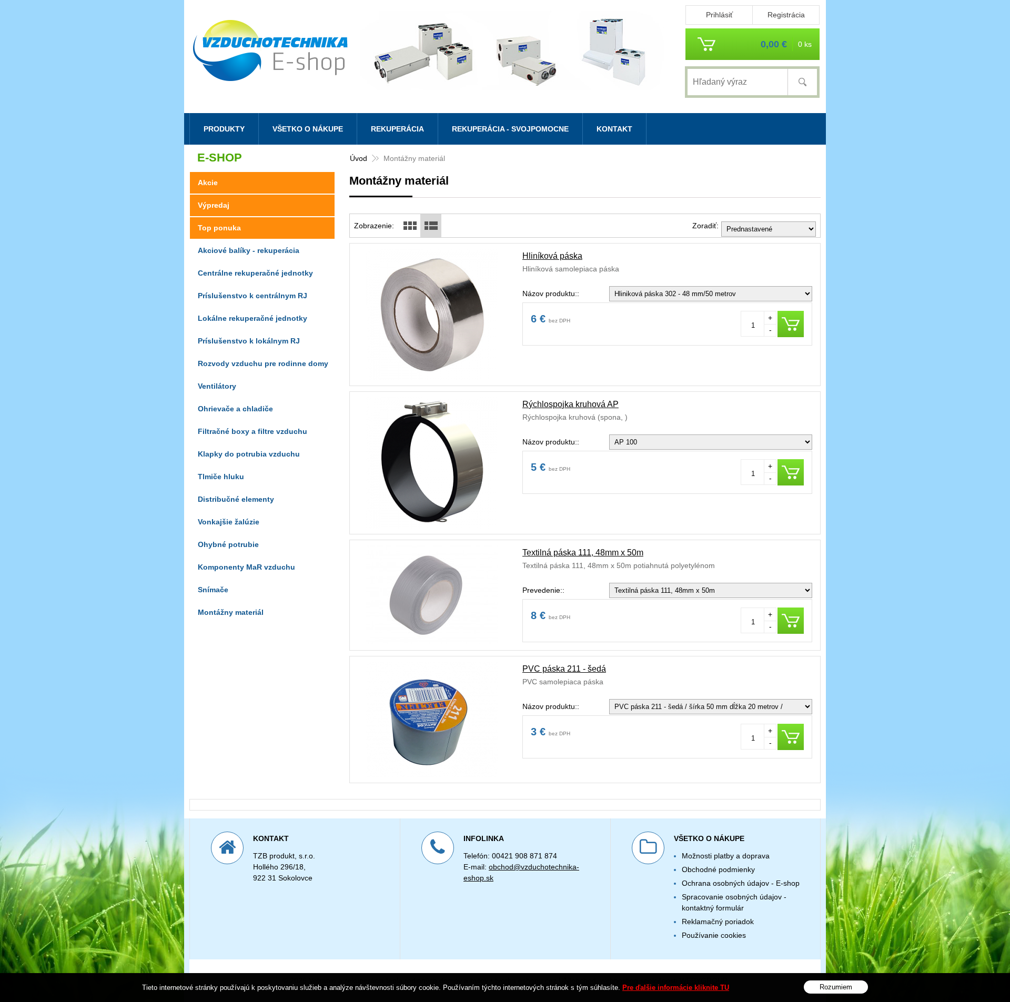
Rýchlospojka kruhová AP (570, 404)
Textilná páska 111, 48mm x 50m (582, 552)
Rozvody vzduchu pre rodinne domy (263, 363)
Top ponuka (219, 228)
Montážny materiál (231, 612)
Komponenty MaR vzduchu (246, 567)
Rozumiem (836, 986)
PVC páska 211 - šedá (564, 668)
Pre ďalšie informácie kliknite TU (675, 987)
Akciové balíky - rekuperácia (248, 250)
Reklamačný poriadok (718, 921)
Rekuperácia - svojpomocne (510, 129)
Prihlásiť (719, 15)
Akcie (208, 182)
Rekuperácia (397, 129)
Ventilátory (217, 386)
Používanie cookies (714, 935)
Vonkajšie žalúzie (228, 522)
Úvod (358, 158)
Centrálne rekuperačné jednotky (255, 273)
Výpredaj (213, 205)
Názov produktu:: (550, 293)
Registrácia (786, 15)
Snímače (213, 589)
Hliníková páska (552, 255)
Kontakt (614, 129)
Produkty (224, 129)
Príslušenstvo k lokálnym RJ (249, 341)
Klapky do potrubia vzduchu (249, 454)
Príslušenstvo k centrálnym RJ (252, 295)
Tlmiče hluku (221, 476)
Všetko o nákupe (307, 129)
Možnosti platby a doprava (726, 856)
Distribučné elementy (236, 499)
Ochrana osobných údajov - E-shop (741, 883)
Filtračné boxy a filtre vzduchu (252, 431)
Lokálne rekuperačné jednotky (252, 318)
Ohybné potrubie (228, 544)
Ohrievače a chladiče (235, 408)
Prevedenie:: (543, 590)
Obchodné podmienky (718, 869)
